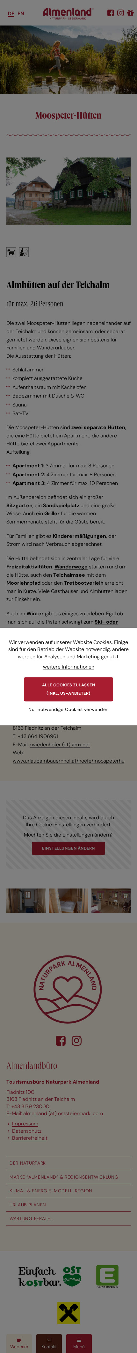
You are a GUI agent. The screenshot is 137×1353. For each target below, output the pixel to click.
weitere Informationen (68, 666)
